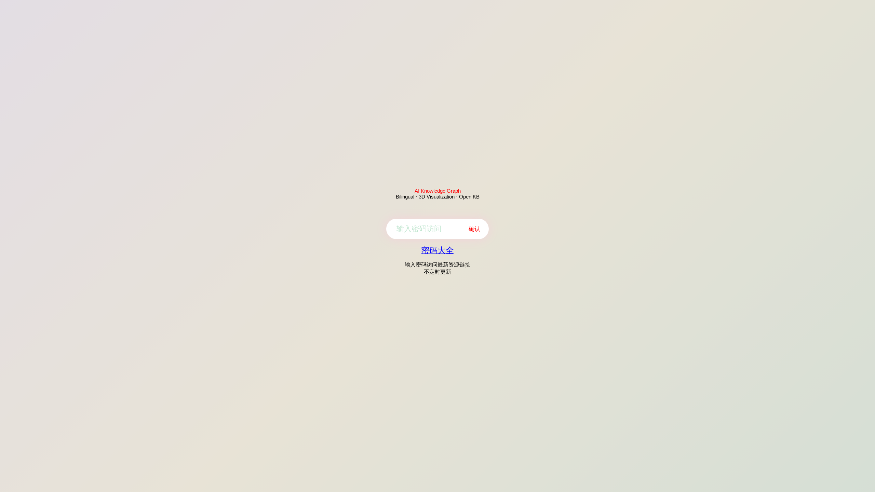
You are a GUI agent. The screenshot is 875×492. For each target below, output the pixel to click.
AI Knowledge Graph (438, 191)
